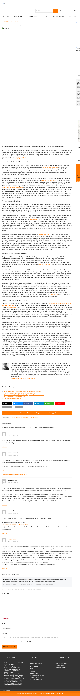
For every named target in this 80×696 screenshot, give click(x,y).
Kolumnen (72, 17)
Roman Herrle (12, 539)
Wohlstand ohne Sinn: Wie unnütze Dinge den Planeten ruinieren (24, 395)
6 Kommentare (26, 25)
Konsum (18, 417)
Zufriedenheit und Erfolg (50, 167)
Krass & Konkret (58, 17)
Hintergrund (18, 17)
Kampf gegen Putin (20, 158)
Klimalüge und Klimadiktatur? (13, 398)
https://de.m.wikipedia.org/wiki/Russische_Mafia (15, 524)
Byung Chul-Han (44, 264)
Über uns (6, 17)
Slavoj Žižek (33, 219)
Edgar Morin (54, 294)
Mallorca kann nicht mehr (48, 180)
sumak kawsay (11, 307)
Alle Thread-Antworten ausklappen (45, 427)
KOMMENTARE (34, 677)
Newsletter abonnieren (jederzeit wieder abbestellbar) (18, 642)
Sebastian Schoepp (17, 25)
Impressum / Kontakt (61, 667)
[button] (7, 403)
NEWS (31, 669)
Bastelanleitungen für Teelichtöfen (12, 187)
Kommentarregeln (60, 665)
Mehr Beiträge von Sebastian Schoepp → (23, 378)
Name (4, 623)
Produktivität (24, 417)
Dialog (44, 17)
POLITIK (32, 671)
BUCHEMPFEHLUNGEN (37, 675)
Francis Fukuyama (44, 234)
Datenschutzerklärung (61, 663)
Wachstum (35, 417)
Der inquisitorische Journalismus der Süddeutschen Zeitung (22, 391)
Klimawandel (12, 417)
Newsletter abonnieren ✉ (36, 663)
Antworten (4, 447)
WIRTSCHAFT (34, 673)
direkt (61, 693)
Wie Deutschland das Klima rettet (14, 397)
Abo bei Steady (50, 693)
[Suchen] (55, 11)
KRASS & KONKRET (36, 680)
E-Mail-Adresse (7, 628)
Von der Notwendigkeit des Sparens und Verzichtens (20, 393)
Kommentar (32, 17)
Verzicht (30, 417)
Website (4, 633)
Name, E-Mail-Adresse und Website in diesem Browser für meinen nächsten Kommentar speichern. (31, 637)
